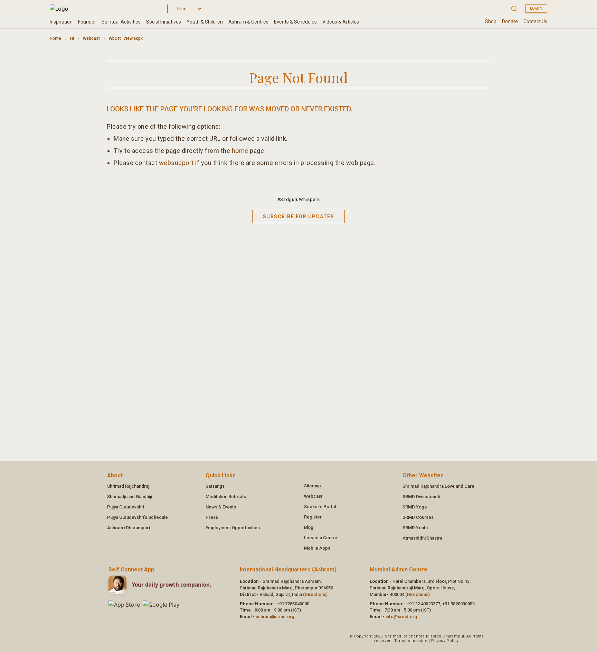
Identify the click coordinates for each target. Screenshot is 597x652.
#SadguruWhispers (298, 199)
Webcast (91, 38)
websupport (176, 162)
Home (55, 38)
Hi (72, 38)
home (240, 150)
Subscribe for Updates (298, 216)
